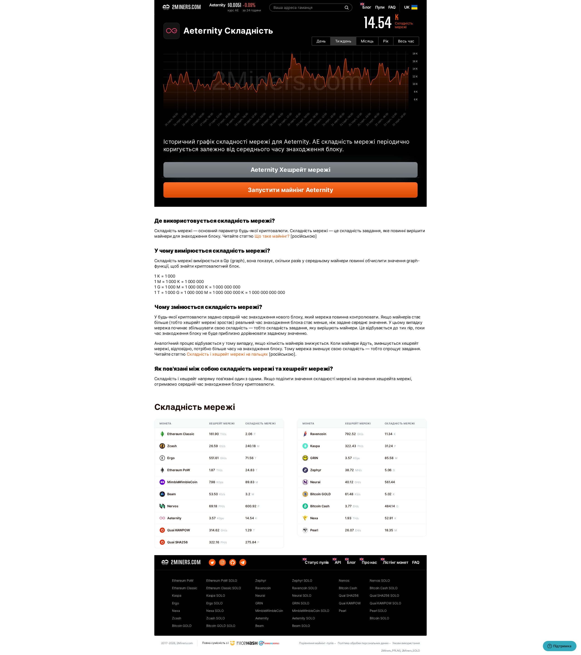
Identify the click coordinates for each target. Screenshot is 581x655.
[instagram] (222, 562)
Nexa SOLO (215, 611)
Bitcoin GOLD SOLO (221, 626)
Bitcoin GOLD (320, 494)
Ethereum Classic (180, 434)
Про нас (369, 562)
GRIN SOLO (300, 603)
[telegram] (242, 562)
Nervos (172, 506)
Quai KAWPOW (178, 530)
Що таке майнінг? (272, 236)
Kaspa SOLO (215, 595)
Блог (351, 562)
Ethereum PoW (178, 470)
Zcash (172, 446)
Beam (171, 494)
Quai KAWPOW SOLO (385, 603)
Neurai (315, 482)
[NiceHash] (243, 643)
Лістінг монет (395, 562)
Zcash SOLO (215, 618)
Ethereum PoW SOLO (221, 580)
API (338, 562)
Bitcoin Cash (320, 506)
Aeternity (174, 518)
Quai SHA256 (177, 542)
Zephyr (315, 470)
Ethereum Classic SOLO (223, 588)
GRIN (314, 458)
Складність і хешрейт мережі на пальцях (227, 354)
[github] (232, 562)
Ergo (171, 458)
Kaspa (315, 446)
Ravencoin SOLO (304, 588)
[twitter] (212, 562)
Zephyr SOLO (302, 580)
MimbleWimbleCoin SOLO (310, 611)
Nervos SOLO (380, 580)
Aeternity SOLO (303, 618)
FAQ (415, 562)
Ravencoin (318, 434)
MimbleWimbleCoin (182, 482)
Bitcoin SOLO (379, 618)
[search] (346, 7)
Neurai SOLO (301, 595)
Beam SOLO (301, 626)
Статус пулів (317, 562)
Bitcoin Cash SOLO (384, 588)
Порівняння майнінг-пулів (316, 643)
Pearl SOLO (378, 611)
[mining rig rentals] (269, 643)
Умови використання (406, 643)
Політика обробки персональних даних (363, 643)
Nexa (314, 518)
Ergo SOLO (214, 603)
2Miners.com (185, 643)
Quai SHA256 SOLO (384, 595)
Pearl (314, 530)
